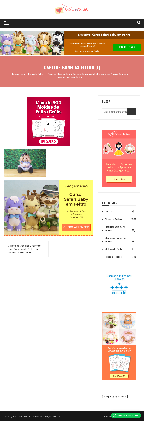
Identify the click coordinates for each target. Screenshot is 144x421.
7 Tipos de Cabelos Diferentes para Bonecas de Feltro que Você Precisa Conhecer (25, 249)
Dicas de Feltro (113, 219)
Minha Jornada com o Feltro (117, 239)
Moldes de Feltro (114, 249)
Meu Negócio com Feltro (115, 228)
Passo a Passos (113, 256)
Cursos (108, 211)
